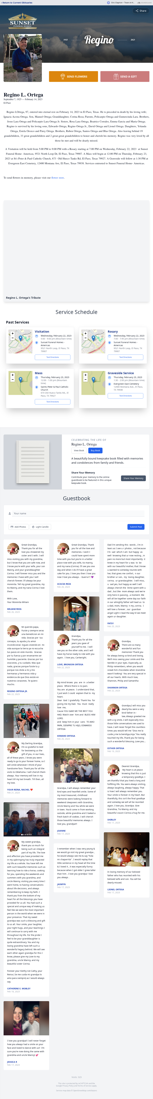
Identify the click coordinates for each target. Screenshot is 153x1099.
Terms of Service (85, 1086)
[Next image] (46, 721)
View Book (79, 450)
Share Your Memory (133, 478)
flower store (57, 177)
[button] (20, 338)
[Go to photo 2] (26, 736)
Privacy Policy (68, 1086)
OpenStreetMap (79, 1090)
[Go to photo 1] (24, 736)
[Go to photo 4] (27, 834)
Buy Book (95, 450)
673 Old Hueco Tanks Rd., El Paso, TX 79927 (55, 394)
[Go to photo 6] (31, 834)
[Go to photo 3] (28, 736)
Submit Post (136, 526)
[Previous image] (6, 721)
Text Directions (52, 357)
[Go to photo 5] (29, 834)
